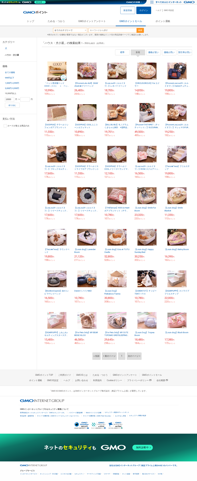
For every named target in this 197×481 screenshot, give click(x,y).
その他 (160, 474)
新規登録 (127, 10)
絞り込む (12, 105)
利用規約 (97, 380)
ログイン (143, 10)
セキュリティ (79, 474)
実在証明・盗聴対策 (27, 416)
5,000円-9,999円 (12, 88)
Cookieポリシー (114, 380)
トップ (30, 21)
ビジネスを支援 (66, 474)
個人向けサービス (148, 474)
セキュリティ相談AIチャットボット (117, 412)
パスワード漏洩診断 (76, 412)
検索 (140, 30)
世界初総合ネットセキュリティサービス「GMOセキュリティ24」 (43, 412)
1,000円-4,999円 (12, 83)
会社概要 (161, 380)
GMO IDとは (82, 375)
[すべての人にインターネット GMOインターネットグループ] (175, 2)
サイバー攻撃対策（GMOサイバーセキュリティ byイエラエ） (58, 416)
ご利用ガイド (64, 375)
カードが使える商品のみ (18, 126)
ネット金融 (126, 474)
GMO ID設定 (169, 10)
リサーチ (107, 474)
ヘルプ (158, 10)
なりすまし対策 (120, 416)
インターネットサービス (28, 474)
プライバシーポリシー (138, 380)
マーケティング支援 (94, 474)
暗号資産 (136, 474)
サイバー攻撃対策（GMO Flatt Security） (97, 416)
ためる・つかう (56, 21)
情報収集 (116, 474)
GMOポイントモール (130, 21)
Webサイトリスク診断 (93, 412)
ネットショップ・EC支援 (49, 474)
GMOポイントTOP (44, 375)
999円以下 (9, 78)
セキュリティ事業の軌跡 (137, 415)
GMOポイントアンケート (92, 21)
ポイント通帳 (162, 21)
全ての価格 (10, 72)
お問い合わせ (81, 380)
